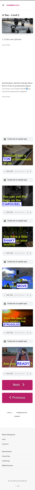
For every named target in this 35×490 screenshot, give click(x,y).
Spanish (17, 416)
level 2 (9, 412)
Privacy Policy (6, 456)
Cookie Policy (6, 461)
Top (18, 486)
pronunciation (22, 412)
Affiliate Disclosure (7, 465)
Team (4, 439)
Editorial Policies (7, 451)
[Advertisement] (17, 63)
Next (16, 385)
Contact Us (5, 444)
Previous (18, 398)
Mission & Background (8, 434)
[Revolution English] (13, 5)
